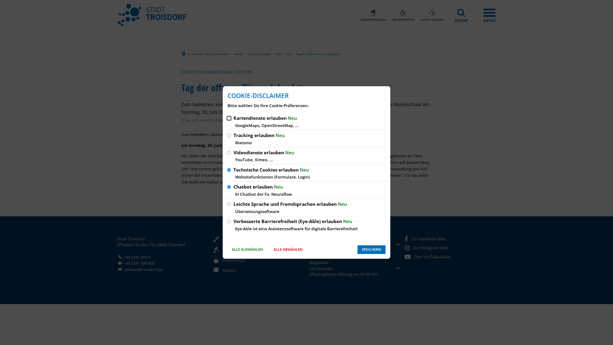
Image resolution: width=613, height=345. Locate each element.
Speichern (371, 249)
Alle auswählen (247, 249)
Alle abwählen (288, 249)
